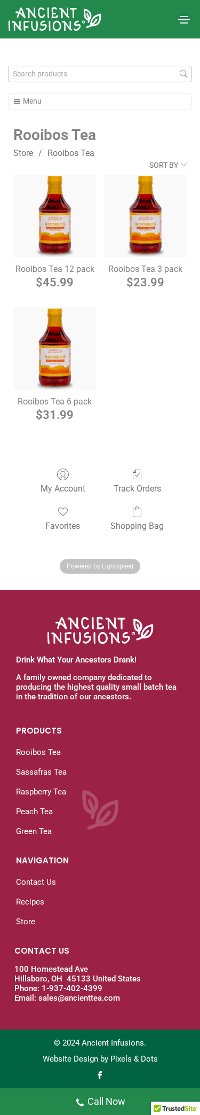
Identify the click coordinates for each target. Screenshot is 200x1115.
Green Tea (34, 831)
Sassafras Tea (41, 772)
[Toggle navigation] (184, 20)
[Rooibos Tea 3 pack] (146, 216)
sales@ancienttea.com (79, 998)
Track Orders (137, 489)
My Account (63, 489)
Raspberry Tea (41, 792)
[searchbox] (100, 74)
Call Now (106, 1101)
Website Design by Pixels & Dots (100, 1059)
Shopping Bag (137, 526)
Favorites (62, 526)
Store (23, 153)
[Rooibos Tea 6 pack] (54, 348)
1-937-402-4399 (72, 988)
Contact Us (36, 882)
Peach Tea (34, 811)
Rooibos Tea (70, 153)
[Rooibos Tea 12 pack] (54, 216)
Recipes (30, 902)
